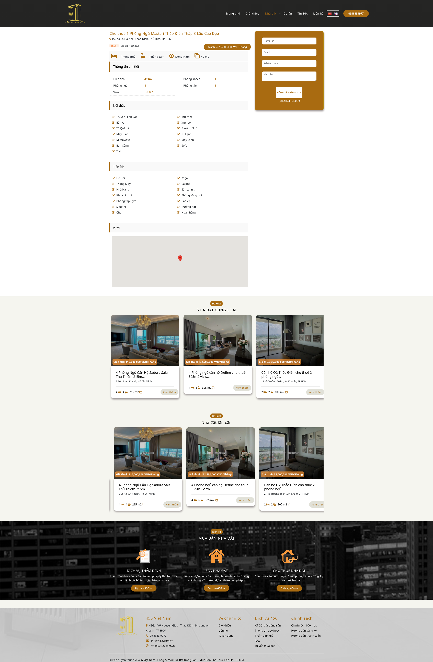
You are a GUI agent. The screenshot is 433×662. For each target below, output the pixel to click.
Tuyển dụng (226, 635)
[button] (143, 588)
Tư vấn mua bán (265, 646)
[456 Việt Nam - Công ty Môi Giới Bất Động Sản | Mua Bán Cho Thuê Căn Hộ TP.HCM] (74, 13)
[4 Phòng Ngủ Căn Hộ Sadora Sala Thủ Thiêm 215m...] (144, 340)
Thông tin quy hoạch (268, 630)
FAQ (257, 641)
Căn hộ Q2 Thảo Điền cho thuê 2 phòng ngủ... (285, 374)
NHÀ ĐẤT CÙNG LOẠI (216, 309)
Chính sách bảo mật (304, 625)
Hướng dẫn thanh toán (306, 635)
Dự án (287, 13)
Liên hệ (318, 13)
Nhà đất (270, 13)
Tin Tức (303, 13)
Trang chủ (233, 13)
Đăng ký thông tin (289, 92)
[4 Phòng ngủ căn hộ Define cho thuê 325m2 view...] (216, 340)
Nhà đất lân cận (216, 422)
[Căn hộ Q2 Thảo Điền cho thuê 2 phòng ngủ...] (289, 340)
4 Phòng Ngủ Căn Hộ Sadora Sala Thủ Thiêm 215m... (140, 374)
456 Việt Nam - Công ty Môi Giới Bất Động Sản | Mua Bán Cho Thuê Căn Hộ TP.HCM (191, 660)
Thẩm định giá (264, 635)
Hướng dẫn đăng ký (304, 630)
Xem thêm (168, 392)
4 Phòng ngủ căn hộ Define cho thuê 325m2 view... (215, 374)
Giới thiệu (253, 13)
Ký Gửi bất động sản (268, 625)
